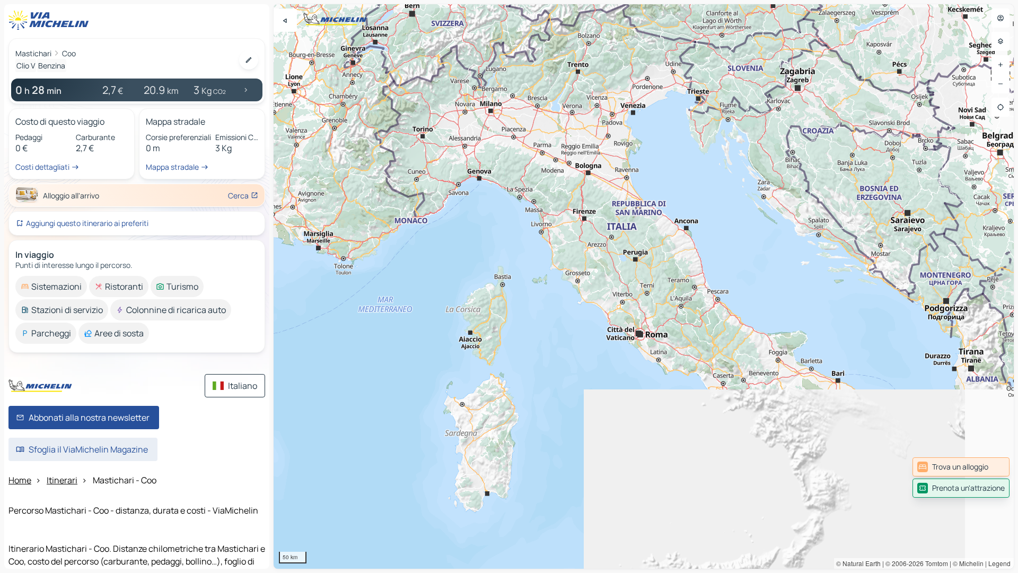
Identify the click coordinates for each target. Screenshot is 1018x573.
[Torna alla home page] (50, 20)
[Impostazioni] (1000, 41)
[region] (644, 286)
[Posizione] (1000, 107)
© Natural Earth (858, 563)
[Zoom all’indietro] (1000, 83)
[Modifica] (248, 60)
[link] (961, 466)
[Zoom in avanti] (1000, 64)
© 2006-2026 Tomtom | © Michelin (934, 563)
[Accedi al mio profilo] (1000, 18)
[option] (51, 286)
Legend (999, 563)
